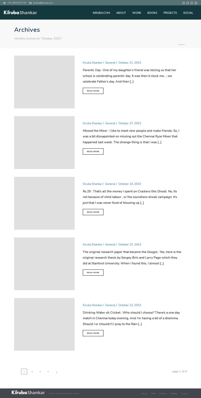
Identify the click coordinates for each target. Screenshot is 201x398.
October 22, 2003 (130, 305)
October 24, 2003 (130, 184)
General (110, 63)
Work (153, 393)
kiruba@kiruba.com (43, 2)
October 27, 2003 (130, 123)
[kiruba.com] (28, 392)
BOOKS (152, 13)
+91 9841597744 (16, 2)
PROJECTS (170, 13)
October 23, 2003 (130, 244)
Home (181, 45)
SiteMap (173, 393)
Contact (184, 393)
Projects (163, 393)
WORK (136, 13)
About (144, 393)
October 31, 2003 (130, 63)
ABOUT (121, 13)
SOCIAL (188, 13)
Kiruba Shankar (92, 63)
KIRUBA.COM (101, 13)
